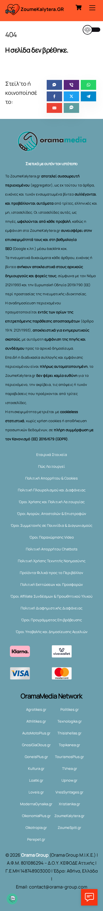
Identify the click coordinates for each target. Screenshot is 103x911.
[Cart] (78, 7)
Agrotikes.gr (36, 709)
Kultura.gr (36, 768)
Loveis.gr (36, 792)
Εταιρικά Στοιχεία (51, 454)
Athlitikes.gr (36, 721)
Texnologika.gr (69, 721)
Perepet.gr (36, 839)
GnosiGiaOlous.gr (36, 744)
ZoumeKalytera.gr (69, 815)
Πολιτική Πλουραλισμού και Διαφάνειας (51, 489)
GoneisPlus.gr (36, 756)
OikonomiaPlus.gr (36, 815)
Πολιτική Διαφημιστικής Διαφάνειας (51, 608)
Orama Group (35, 855)
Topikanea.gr (69, 744)
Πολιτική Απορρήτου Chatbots (51, 549)
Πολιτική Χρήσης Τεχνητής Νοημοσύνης (51, 560)
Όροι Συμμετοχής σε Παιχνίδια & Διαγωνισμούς (51, 525)
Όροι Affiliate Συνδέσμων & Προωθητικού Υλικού (51, 596)
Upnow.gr (69, 780)
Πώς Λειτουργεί (51, 466)
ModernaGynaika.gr (36, 803)
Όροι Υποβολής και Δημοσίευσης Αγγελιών (52, 631)
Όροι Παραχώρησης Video (51, 537)
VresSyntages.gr (69, 792)
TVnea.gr (69, 768)
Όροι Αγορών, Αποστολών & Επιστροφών (51, 513)
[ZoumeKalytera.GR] (34, 12)
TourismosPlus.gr (69, 756)
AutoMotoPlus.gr (36, 733)
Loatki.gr (36, 780)
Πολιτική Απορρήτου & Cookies (51, 478)
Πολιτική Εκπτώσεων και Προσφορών (51, 584)
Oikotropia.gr (36, 827)
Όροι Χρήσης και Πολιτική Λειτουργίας (52, 501)
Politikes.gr (69, 709)
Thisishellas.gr (69, 733)
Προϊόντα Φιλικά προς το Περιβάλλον (51, 572)
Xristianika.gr (69, 803)
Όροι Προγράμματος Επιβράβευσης (51, 619)
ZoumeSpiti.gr (69, 827)
